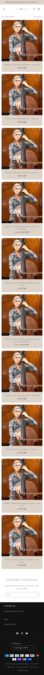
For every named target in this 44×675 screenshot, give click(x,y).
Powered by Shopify (24, 664)
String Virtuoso (15, 664)
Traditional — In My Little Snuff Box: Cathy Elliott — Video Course (22, 284)
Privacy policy (34, 664)
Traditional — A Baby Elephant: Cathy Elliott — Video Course (22, 65)
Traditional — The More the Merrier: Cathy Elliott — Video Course (22, 561)
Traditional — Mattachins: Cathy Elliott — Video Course (22, 449)
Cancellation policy (23, 670)
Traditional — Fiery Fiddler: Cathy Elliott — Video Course (22, 119)
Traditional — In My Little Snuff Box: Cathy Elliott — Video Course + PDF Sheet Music (22, 340)
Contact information (22, 667)
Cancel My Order (10, 624)
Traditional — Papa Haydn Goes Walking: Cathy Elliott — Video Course (22, 504)
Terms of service (34, 667)
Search (6, 619)
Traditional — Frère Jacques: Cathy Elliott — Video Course (22, 173)
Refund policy (11, 667)
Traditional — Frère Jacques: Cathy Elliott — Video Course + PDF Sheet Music (22, 228)
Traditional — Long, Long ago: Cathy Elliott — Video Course (22, 395)
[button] (4, 9)
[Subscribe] (37, 594)
